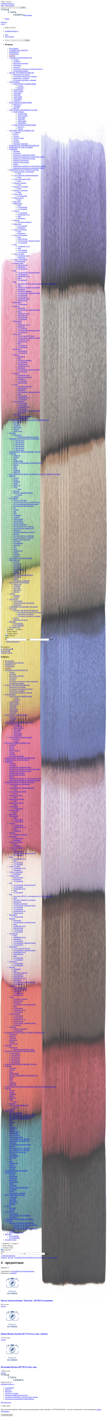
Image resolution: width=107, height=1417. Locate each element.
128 (15, 1273)
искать (23, 7)
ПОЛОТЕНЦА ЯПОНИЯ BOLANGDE (23, 110)
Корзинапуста (4, 23)
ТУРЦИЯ (16, 106)
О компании (9, 1388)
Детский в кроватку (25, 222)
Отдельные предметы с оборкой (24, 80)
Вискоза (16, 534)
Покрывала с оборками (21, 581)
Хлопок (16, 211)
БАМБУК (16, 470)
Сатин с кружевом (20, 229)
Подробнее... (5, 1411)
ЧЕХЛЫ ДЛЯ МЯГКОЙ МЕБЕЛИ (21, 73)
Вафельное (17, 566)
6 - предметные (18, 450)
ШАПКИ (16, 595)
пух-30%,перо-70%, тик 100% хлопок (26, 502)
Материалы (17, 435)
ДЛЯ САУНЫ (18, 91)
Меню (7, 19)
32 (11, 1273)
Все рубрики (13, 48)
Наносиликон (18, 519)
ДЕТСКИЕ (17, 93)
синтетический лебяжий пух (23, 528)
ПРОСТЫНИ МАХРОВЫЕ (19, 582)
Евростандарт (22, 239)
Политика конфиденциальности (16, 1395)
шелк (15, 549)
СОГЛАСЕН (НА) (7, 1415)
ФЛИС (15, 483)
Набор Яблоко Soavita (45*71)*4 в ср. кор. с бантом (24, 1334)
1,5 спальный (22, 209)
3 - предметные (18, 446)
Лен (14, 271)
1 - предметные (18, 442)
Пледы (15, 134)
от (6, 639)
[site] (12, 1380)
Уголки (16, 140)
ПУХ (15, 468)
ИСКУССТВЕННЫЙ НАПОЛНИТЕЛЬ (27, 463)
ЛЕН (15, 467)
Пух (14, 547)
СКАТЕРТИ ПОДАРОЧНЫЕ (23, 603)
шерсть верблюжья (20, 525)
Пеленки (16, 142)
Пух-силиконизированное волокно (25, 504)
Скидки (19, 629)
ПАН (15, 487)
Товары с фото (12, 633)
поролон (16, 556)
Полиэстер (17, 349)
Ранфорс (16, 373)
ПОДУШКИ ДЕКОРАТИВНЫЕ (20, 558)
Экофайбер (17, 515)
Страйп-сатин (18, 263)
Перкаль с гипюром (20, 190)
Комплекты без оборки (21, 74)
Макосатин (17, 224)
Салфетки (16, 61)
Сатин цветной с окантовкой (23, 172)
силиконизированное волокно (24, 532)
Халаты (16, 59)
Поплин (16, 355)
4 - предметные (18, 448)
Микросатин (17, 203)
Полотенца (17, 65)
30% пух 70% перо (20, 500)
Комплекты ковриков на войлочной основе (28, 157)
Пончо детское (18, 138)
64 (13, 1273)
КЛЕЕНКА (17, 605)
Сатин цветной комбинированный (25, 175)
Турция (20, 86)
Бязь (14, 282)
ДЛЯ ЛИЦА (17, 99)
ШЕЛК (15, 465)
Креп (15, 244)
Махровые (17, 567)
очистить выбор (6, 653)
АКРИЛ (16, 497)
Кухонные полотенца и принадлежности (27, 69)
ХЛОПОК (17, 573)
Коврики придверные (21, 160)
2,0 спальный (22, 196)
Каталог (10, 1257)
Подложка (17, 153)
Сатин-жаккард (18, 401)
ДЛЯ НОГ (17, 101)
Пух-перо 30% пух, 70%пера (23, 536)
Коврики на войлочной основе (24, 158)
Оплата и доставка (11, 1393)
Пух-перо (16, 541)
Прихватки (17, 427)
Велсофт (16, 491)
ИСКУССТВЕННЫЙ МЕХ (23, 493)
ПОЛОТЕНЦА (14, 82)
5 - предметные (18, 440)
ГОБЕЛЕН (17, 577)
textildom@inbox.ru (7, 3)
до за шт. (41, 639)
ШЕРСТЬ (16, 472)
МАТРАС (12, 433)
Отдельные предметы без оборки (25, 76)
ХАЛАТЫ (13, 609)
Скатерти (16, 67)
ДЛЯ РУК (16, 95)
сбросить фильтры (12, 641)
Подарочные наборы (20, 71)
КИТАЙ (16, 108)
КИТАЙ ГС (17, 104)
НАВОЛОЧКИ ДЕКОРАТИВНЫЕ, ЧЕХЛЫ (25, 452)
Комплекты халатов (20, 620)
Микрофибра (18, 569)
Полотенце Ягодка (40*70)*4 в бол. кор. (19, 1367)
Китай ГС (21, 88)
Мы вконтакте (6, 1402)
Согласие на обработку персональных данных (21, 1397)
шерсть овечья (18, 523)
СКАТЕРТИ (13, 599)
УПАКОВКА (14, 54)
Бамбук (15, 553)
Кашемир (16, 554)
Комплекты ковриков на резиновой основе (28, 168)
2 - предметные (18, 444)
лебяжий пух (18, 551)
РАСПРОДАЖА (15, 627)
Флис (19, 489)
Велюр (15, 480)
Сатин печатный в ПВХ (22, 179)
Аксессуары (17, 431)
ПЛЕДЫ (12, 476)
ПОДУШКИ (13, 498)
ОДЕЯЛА (12, 454)
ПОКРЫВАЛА (14, 560)
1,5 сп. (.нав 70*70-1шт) (26, 336)
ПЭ (14, 508)
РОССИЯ (16, 588)
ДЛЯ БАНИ (17, 97)
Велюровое (17, 564)
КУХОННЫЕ (18, 624)
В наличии (11, 636)
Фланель (16, 220)
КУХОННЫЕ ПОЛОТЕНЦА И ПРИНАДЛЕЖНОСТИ (29, 420)
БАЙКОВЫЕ (18, 461)
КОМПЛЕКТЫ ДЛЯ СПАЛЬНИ (21, 147)
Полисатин (17, 334)
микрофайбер (18, 521)
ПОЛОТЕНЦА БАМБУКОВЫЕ (24, 84)
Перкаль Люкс (18, 198)
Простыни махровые (20, 63)
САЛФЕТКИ (18, 89)
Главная (3, 1257)
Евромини (21, 356)
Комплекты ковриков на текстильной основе (29, 166)
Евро (19, 173)
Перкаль (16, 306)
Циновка (16, 151)
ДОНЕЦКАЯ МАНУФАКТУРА (20, 58)
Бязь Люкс (17, 201)
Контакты (8, 1391)
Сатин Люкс (17, 194)
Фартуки (16, 424)
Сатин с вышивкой (20, 259)
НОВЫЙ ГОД (14, 52)
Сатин (15, 384)
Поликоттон (17, 321)
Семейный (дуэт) (24, 215)
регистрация (9, 5)
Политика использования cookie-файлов (19, 1399)
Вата (15, 459)
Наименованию (28, 1271)
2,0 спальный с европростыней (29, 241)
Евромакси (21, 218)
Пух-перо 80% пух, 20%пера (23, 526)
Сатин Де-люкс (18, 254)
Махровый (17, 302)
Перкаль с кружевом (20, 186)
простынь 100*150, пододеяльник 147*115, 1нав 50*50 (37, 284)
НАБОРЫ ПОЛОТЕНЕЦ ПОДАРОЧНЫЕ (24, 439)
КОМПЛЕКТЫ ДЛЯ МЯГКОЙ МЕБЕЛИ (24, 145)
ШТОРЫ (12, 622)
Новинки (10, 629)
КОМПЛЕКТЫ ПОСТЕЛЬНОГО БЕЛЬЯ (24, 170)
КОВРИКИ (13, 149)
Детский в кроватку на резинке (29, 287)
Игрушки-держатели (20, 144)
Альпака (16, 517)
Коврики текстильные (21, 162)
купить (3, 1306)
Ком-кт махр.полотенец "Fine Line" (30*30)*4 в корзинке (27, 1300)
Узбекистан (17, 584)
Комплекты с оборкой (21, 78)
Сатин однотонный (20, 235)
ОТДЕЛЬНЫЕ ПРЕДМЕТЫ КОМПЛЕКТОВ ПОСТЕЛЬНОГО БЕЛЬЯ (34, 474)
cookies (98, 1409)
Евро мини (21, 308)
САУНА (12, 594)
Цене (14, 1271)
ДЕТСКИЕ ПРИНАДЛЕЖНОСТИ (21, 130)
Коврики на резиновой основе (24, 155)
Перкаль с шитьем (19, 183)
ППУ (15, 513)
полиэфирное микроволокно (23, 506)
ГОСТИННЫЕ (18, 625)
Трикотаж (16, 414)
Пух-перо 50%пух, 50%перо (23, 538)
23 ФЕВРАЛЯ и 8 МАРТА (18, 50)
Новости (8, 1389)
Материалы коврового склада (28, 437)
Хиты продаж (12, 631)
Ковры (15, 164)
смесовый (16, 545)
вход (2, 5)
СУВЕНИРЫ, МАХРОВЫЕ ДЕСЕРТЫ (23, 607)
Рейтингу (19, 1271)
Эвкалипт (16, 455)
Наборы (16, 429)
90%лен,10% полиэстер (21, 539)
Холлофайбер (18, 543)
